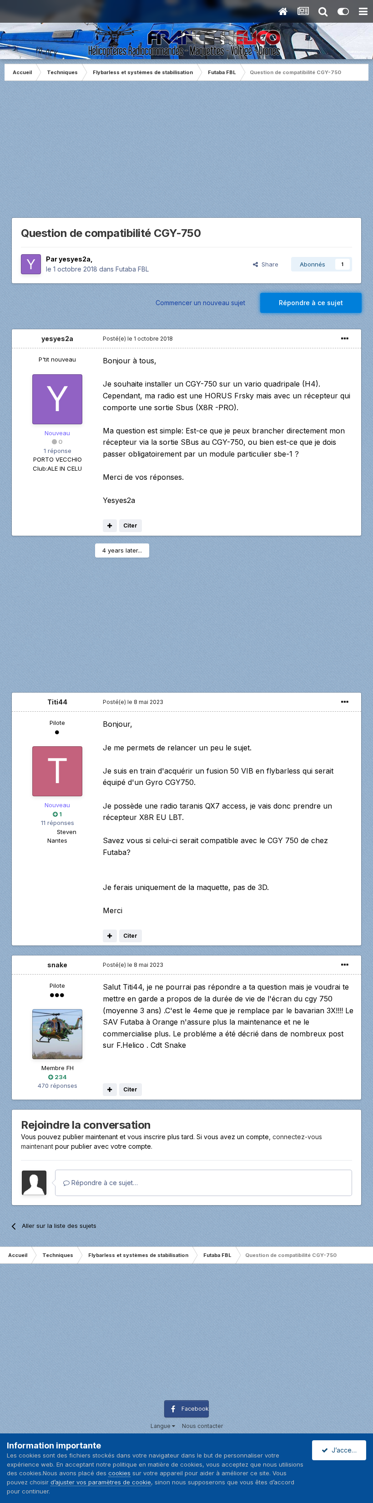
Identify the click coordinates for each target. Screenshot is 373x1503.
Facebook (195, 1408)
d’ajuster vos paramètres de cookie (100, 1482)
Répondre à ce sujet (311, 303)
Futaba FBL (132, 269)
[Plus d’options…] (345, 338)
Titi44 (57, 702)
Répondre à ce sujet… (104, 1182)
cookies (119, 1473)
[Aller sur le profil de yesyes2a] (31, 264)
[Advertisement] (186, 153)
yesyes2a (75, 259)
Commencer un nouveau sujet (200, 303)
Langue (161, 1426)
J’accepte (345, 1450)
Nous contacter (202, 1426)
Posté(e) (138, 338)
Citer (130, 525)
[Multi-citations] (110, 525)
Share (268, 264)
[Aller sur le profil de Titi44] (57, 771)
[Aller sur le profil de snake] (57, 1034)
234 (60, 1077)
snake (57, 965)
